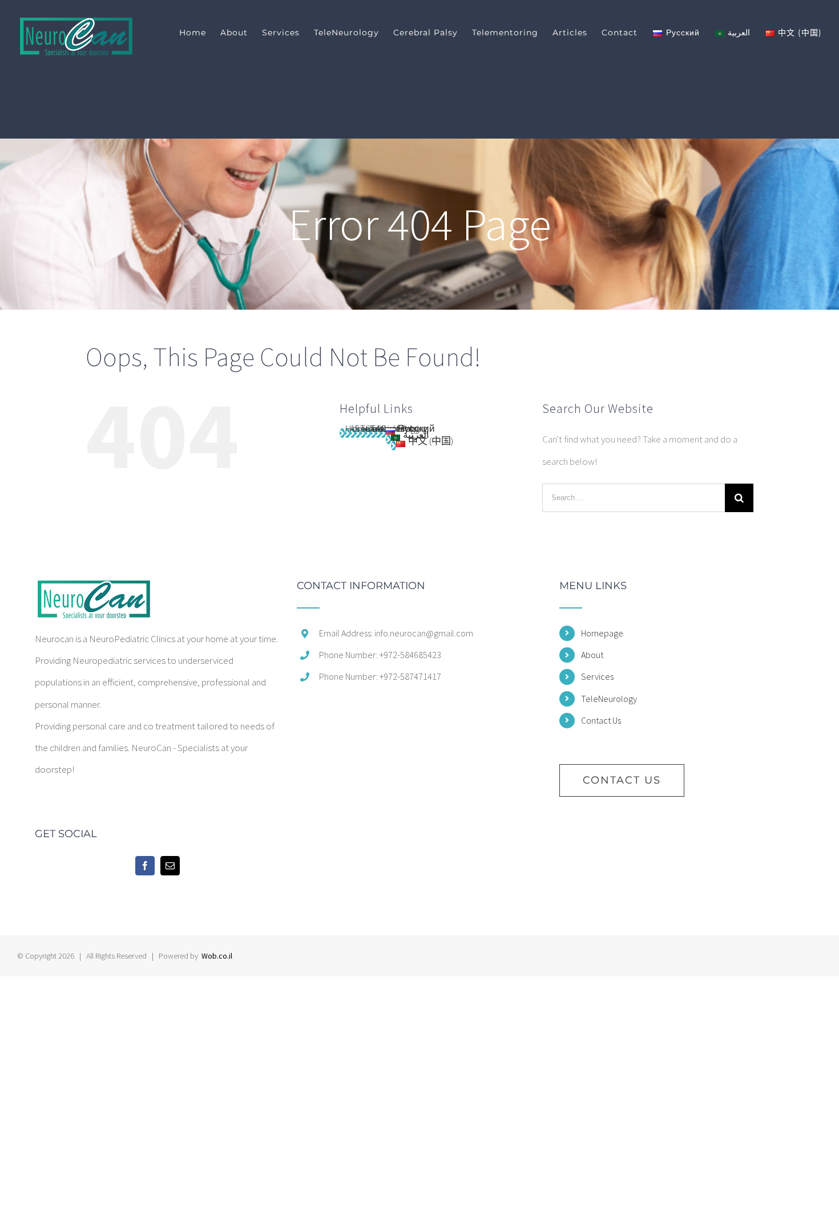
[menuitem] (199, 33)
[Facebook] (145, 865)
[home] (93, 591)
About (592, 654)
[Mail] (170, 865)
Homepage (602, 633)
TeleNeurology (609, 698)
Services (597, 676)
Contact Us (601, 720)
